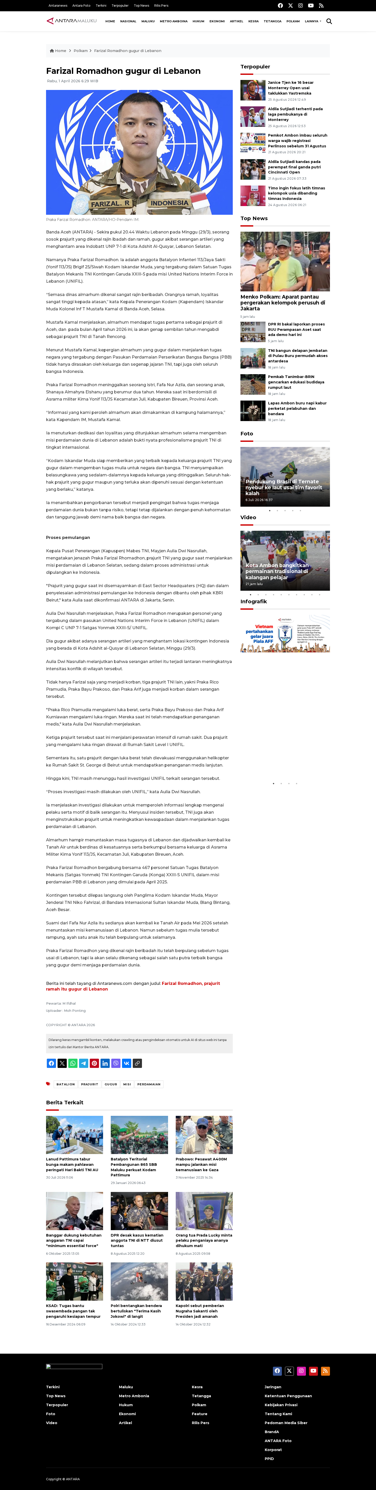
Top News (141, 5)
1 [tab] (269, 510)
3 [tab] (285, 510)
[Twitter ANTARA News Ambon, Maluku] (290, 5)
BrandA (272, 1432)
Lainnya (312, 21)
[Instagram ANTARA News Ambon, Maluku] (300, 5)
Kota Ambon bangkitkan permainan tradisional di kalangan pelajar (277, 571)
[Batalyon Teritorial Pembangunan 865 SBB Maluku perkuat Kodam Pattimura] (139, 1134)
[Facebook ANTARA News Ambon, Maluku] (280, 5)
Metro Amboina (173, 21)
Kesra (253, 21)
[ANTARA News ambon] (71, 21)
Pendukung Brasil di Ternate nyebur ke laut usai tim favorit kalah (284, 487)
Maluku (148, 21)
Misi (127, 1084)
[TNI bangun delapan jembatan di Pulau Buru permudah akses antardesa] (253, 357)
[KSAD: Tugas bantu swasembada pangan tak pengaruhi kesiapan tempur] (74, 1281)
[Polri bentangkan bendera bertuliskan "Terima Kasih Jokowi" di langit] (139, 1281)
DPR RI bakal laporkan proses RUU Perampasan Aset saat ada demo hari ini (296, 329)
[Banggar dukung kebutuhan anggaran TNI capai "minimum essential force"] (74, 1210)
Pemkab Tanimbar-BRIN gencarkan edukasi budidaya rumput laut (296, 382)
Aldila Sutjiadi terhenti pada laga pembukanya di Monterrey (295, 114)
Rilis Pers (161, 5)
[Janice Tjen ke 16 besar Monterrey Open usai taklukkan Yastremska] (253, 90)
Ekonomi (217, 21)
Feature (199, 1414)
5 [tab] (300, 510)
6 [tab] (289, 594)
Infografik (253, 601)
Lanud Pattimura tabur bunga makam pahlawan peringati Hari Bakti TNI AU (72, 1164)
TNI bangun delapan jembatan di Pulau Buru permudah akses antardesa (298, 356)
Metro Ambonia (134, 1396)
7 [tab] (296, 594)
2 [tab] (277, 510)
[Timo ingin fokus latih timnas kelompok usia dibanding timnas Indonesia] (253, 195)
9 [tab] (312, 594)
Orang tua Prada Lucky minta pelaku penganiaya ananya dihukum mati (204, 1240)
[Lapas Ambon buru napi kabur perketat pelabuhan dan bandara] (253, 410)
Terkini (101, 5)
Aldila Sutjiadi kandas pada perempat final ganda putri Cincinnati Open (294, 167)
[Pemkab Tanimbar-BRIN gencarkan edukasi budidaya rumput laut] (253, 384)
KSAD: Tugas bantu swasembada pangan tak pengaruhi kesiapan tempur (73, 1311)
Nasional (128, 21)
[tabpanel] (285, 477)
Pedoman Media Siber (286, 1423)
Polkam (293, 21)
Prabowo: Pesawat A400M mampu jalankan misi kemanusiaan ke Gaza (201, 1164)
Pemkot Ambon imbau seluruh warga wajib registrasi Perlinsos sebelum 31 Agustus (297, 140)
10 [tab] (319, 594)
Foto (246, 434)
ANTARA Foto (278, 1440)
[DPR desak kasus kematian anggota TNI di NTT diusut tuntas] (139, 1210)
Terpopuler (120, 5)
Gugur (111, 1084)
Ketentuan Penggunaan (288, 1396)
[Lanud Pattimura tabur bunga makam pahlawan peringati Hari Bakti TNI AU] (74, 1134)
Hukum (198, 21)
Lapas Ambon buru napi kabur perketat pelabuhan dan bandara (297, 408)
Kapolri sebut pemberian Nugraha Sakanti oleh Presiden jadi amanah (200, 1311)
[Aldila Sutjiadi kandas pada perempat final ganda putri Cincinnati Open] (253, 169)
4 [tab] (292, 510)
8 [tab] (304, 594)
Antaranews (58, 5)
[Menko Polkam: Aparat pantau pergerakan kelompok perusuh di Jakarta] (285, 261)
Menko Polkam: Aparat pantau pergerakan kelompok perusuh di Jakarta (282, 303)
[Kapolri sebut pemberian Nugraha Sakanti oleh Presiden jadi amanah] (204, 1281)
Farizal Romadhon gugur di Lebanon (127, 50)
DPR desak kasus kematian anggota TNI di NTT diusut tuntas (137, 1240)
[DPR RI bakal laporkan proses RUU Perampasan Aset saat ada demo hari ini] (253, 331)
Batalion (66, 1084)
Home (110, 21)
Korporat (273, 1449)
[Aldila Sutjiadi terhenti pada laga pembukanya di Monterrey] (253, 116)
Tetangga (272, 21)
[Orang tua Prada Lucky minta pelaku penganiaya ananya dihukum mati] (204, 1210)
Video (248, 517)
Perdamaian (149, 1084)
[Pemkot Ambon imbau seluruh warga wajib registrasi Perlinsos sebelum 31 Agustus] (253, 142)
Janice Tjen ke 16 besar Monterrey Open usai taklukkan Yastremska (291, 88)
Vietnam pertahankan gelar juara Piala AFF (281, 763)
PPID (269, 1458)
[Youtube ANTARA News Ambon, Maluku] (311, 5)
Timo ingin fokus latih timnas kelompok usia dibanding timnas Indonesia (296, 193)
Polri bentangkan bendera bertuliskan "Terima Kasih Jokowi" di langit (136, 1311)
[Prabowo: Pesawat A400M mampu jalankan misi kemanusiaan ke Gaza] (204, 1134)
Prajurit (89, 1084)
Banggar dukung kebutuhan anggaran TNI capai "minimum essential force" (74, 1240)
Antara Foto (81, 5)
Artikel (236, 21)
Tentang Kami (278, 1414)
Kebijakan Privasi (281, 1405)
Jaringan (273, 1387)
